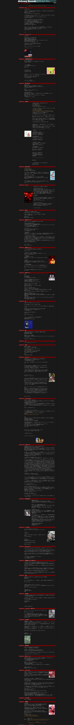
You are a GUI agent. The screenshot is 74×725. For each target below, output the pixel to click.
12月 (31, 718)
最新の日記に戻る (30, 722)
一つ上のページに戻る (37, 722)
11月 (29, 718)
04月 (35, 719)
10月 (45, 719)
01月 (29, 719)
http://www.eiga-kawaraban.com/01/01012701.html (30, 715)
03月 (33, 719)
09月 (43, 719)
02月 (31, 719)
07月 (40, 719)
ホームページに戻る (43, 722)
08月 (41, 719)
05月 (36, 719)
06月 (38, 719)
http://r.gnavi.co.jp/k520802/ (27, 349)
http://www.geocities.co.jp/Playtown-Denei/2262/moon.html (31, 414)
